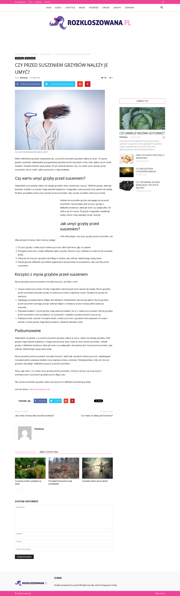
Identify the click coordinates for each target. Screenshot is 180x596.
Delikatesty (19, 58)
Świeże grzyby (30, 58)
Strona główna (20, 2)
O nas (30, 2)
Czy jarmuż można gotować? (142, 133)
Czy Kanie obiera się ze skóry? (95, 481)
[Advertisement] (90, 43)
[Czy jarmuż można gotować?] (142, 118)
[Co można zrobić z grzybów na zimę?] (30, 468)
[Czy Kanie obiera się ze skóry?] (97, 468)
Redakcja (24, 78)
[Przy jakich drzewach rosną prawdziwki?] (64, 468)
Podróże (93, 7)
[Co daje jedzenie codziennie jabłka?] (127, 172)
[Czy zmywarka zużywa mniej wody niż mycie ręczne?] (127, 186)
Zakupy (117, 7)
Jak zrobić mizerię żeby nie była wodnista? (34, 415)
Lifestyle (70, 7)
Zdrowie (129, 7)
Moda (82, 7)
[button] (161, 7)
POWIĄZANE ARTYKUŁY (25, 452)
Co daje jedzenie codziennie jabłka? (146, 170)
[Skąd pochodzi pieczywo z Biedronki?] (127, 159)
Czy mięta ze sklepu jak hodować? (97, 415)
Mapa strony (160, 593)
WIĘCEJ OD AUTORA (49, 452)
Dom (48, 7)
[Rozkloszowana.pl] (90, 23)
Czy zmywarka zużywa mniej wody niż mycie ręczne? (148, 185)
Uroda (105, 7)
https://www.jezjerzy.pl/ (39, 389)
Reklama (38, 2)
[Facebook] (163, 2)
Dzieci (58, 7)
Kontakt (47, 2)
